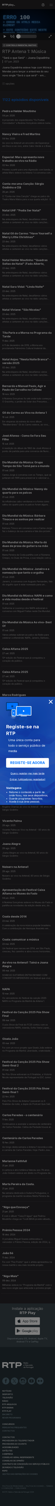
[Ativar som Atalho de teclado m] (12, 1502)
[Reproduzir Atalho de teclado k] (5, 1502)
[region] (27, 753)
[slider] (27, 1502)
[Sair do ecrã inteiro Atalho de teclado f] (50, 1502)
